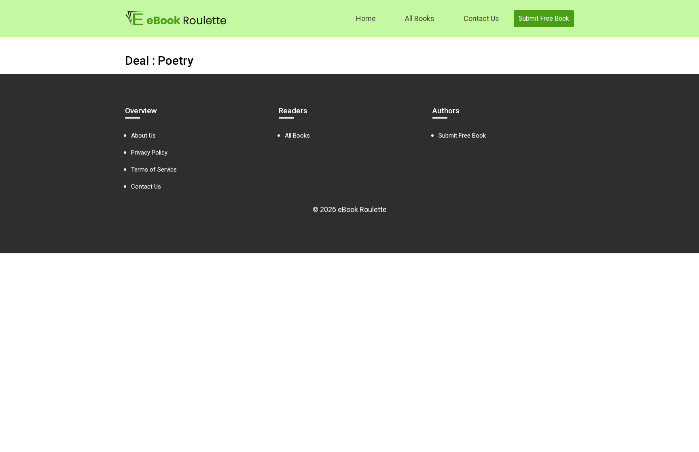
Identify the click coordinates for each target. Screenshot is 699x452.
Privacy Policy (149, 152)
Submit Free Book (544, 18)
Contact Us (481, 18)
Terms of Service (154, 169)
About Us (143, 135)
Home (366, 18)
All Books (419, 18)
